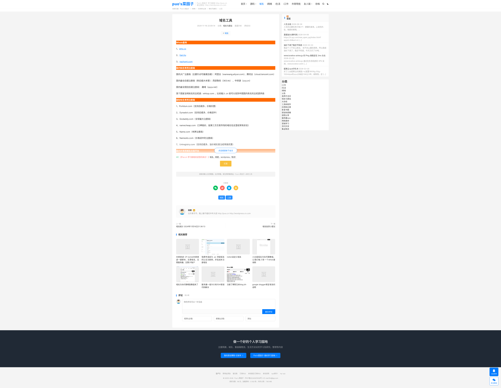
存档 (317, 4)
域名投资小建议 (269, 226)
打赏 (226, 163)
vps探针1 (274, 374)
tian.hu (183, 55)
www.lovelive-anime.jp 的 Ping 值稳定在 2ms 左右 (305, 55)
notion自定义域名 (234, 257)
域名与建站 (213, 9)
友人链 (307, 4)
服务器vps (286, 118)
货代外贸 (285, 126)
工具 (229, 197)
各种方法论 (286, 96)
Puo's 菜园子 (184, 9)
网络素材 (285, 121)
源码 (252, 4)
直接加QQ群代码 (291, 34)
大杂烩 (284, 101)
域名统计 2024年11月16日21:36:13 (190, 226)
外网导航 (296, 4)
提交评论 (268, 312)
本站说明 (266, 374)
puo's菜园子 (183, 4)
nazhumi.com (186, 61)
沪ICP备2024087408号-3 (254, 378)
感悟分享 (285, 115)
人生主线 (287, 24)
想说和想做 (286, 112)
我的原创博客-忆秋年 (233, 355)
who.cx (182, 48)
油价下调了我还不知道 (293, 45)
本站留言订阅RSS (254, 374)
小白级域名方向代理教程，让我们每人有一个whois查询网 (263, 259)
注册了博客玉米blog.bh (236, 284)
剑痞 (190, 210)
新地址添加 (227, 374)
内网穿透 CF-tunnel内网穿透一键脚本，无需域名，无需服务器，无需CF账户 (187, 259)
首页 (243, 4)
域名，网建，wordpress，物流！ (223, 157)
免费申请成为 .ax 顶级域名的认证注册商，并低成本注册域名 (213, 259)
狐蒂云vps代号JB (291, 69)
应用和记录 (202, 9)
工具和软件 (286, 104)
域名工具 (225, 20)
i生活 (277, 4)
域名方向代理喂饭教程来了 (187, 284)
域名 (261, 4)
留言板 (235, 374)
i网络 (269, 4)
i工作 (286, 4)
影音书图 (285, 110)
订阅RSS (243, 374)
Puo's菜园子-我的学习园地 (265, 355)
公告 (283, 93)
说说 (289, 18)
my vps (282, 374)
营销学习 (285, 123)
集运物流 (285, 129)
